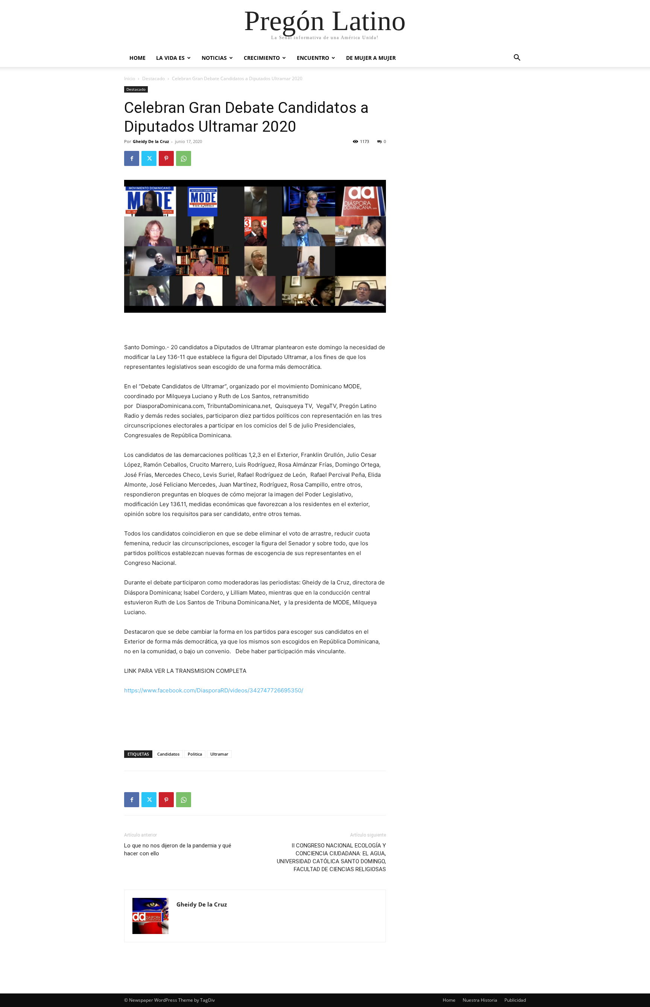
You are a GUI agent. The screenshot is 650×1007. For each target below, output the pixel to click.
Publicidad (515, 1000)
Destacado (153, 78)
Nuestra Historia (480, 1000)
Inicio (129, 78)
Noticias (214, 57)
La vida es (170, 57)
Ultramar (219, 754)
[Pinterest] (166, 158)
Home (137, 57)
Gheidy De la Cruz (151, 141)
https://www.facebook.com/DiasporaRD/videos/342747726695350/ (213, 690)
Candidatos (168, 754)
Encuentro (313, 57)
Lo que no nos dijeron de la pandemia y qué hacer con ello (177, 849)
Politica (195, 754)
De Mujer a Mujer (371, 57)
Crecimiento (262, 57)
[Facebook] (131, 158)
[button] (517, 58)
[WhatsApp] (183, 158)
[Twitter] (148, 158)
